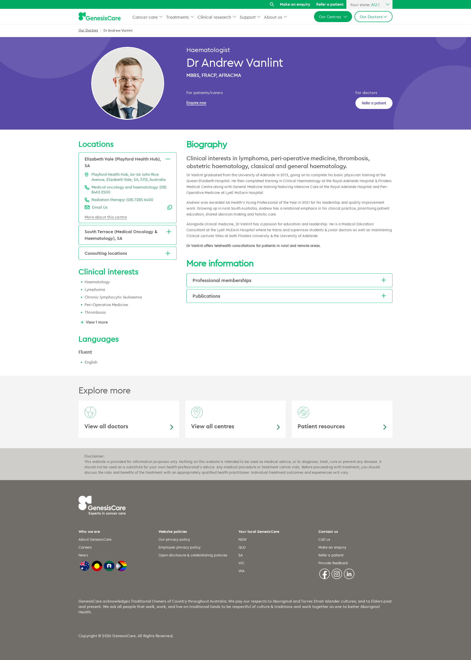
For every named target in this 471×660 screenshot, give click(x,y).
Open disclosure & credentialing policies (192, 555)
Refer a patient (329, 4)
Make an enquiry (295, 4)
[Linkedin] (349, 573)
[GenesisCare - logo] (99, 16)
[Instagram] (337, 573)
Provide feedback (333, 563)
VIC (241, 563)
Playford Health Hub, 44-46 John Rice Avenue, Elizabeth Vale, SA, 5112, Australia (129, 177)
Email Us (99, 207)
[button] (161, 16)
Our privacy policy (174, 539)
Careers (85, 547)
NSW (242, 539)
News (83, 555)
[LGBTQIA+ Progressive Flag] (121, 565)
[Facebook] (324, 573)
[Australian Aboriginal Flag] (97, 565)
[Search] (272, 4)
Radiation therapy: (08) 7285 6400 (122, 199)
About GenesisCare (94, 539)
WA (241, 570)
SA (240, 555)
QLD (242, 547)
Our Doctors (88, 30)
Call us (324, 539)
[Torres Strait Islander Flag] (109, 565)
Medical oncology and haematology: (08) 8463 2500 (129, 190)
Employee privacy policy (179, 547)
